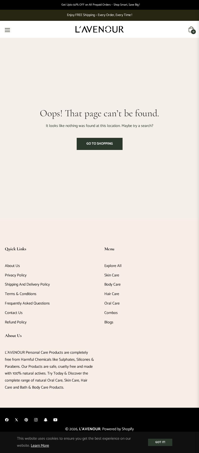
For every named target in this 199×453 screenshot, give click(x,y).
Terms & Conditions (20, 294)
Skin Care (111, 275)
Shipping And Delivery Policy (27, 284)
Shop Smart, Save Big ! (127, 5)
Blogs (108, 322)
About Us (12, 266)
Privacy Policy (15, 275)
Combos (111, 313)
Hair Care (111, 294)
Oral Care (112, 303)
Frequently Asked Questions (27, 303)
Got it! (160, 442)
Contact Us (14, 313)
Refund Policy (15, 322)
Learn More (40, 445)
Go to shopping (99, 144)
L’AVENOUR (89, 429)
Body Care (112, 284)
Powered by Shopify (118, 429)
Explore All (113, 266)
